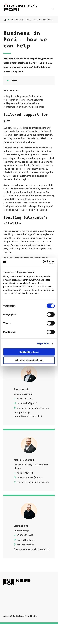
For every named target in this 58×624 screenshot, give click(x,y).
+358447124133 (25, 472)
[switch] (51, 314)
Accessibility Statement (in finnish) (20, 616)
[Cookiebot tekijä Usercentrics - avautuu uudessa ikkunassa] (42, 262)
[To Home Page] (20, 8)
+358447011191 (24, 398)
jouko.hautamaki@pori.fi (29, 477)
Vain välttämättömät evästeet (29, 360)
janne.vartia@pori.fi (27, 403)
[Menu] (52, 8)
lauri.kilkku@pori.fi (26, 540)
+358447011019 (25, 535)
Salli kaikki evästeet (29, 352)
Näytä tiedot (43, 343)
